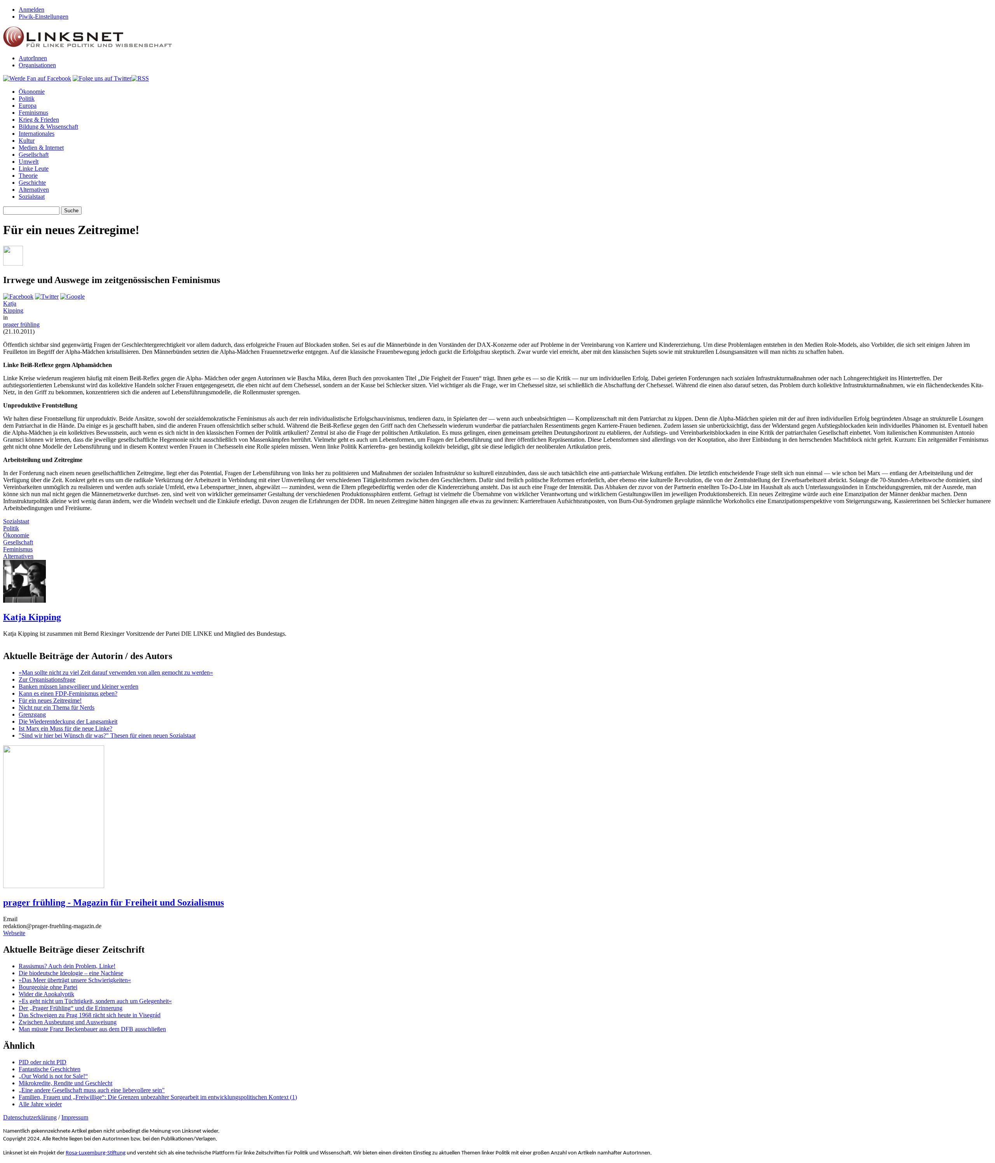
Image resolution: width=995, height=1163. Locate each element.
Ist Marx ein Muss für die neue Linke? (65, 728)
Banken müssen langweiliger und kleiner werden (78, 686)
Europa (28, 105)
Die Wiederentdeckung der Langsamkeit (68, 721)
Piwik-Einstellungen (43, 16)
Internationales (36, 133)
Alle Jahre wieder (40, 1104)
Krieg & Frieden (39, 119)
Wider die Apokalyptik (46, 994)
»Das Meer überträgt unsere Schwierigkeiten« (75, 980)
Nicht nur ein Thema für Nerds (56, 707)
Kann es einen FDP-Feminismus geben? (68, 693)
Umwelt (28, 161)
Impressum (74, 1117)
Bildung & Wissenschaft (48, 126)
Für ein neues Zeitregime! (50, 700)
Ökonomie (32, 91)
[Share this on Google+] (72, 296)
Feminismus (33, 112)
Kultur (27, 140)
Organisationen (37, 65)
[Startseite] (87, 45)
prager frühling (21, 324)
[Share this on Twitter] (47, 296)
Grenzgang (32, 714)
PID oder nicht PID (42, 1062)
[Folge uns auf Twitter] (102, 78)
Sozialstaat (32, 196)
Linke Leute (34, 168)
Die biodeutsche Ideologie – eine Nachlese (71, 973)
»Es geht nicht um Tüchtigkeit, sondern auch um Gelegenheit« (95, 1001)
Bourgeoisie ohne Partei (48, 987)
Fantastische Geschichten (49, 1069)
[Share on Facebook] (18, 296)
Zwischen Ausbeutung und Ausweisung (68, 1022)
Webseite (14, 933)
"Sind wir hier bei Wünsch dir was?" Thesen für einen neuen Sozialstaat (107, 735)
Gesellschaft (34, 154)
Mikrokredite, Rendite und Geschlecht (65, 1083)
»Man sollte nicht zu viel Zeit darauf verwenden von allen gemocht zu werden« (116, 672)
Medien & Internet (41, 147)
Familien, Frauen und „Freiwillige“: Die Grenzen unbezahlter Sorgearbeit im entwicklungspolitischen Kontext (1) (158, 1097)
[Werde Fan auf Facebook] (37, 78)
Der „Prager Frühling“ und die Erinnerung (70, 1008)
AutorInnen (33, 58)
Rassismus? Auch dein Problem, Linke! (67, 966)
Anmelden (31, 9)
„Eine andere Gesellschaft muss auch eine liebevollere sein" (92, 1090)
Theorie (28, 175)
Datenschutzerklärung (30, 1117)
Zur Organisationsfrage (47, 679)
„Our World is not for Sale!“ (53, 1076)
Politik (27, 98)
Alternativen (34, 189)
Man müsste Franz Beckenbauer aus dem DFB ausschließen (92, 1029)
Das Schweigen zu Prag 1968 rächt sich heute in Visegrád (90, 1015)
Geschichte (32, 182)
